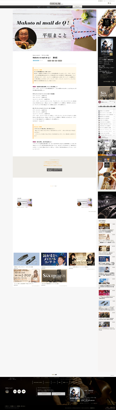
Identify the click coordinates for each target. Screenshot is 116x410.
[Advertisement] (54, 222)
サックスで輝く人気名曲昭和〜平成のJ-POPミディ (24, 283)
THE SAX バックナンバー (104, 75)
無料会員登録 (44, 393)
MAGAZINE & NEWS (38, 382)
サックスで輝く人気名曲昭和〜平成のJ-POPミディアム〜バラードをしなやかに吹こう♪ (107, 241)
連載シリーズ (65, 382)
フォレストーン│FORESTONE (86, 377)
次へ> (56, 185)
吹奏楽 (56, 60)
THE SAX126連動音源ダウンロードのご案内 (50, 283)
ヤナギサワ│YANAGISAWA (54, 377)
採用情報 (18, 406)
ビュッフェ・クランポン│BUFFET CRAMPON (69, 379)
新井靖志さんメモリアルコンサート (105, 262)
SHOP (81, 382)
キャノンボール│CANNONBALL (98, 377)
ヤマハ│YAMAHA (36, 377)
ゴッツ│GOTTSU (76, 377)
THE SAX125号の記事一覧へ (36, 269)
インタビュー (47, 382)
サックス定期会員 (68, 7)
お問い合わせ (23, 406)
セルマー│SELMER (44, 377)
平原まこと (49, 60)
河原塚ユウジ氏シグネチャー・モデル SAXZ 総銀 (23, 266)
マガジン (48, 7)
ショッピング (58, 7)
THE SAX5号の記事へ (92, 211)
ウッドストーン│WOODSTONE (66, 377)
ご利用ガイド (7, 406)
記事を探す (78, 7)
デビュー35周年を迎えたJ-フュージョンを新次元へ (79, 266)
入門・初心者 (60, 60)
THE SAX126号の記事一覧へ (63, 269)
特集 (59, 382)
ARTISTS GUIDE (74, 382)
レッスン (54, 382)
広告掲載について (13, 406)
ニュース (38, 7)
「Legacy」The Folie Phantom (104, 318)
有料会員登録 (58, 393)
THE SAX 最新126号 (104, 74)
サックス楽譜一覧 (103, 77)
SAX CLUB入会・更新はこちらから (106, 76)
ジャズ (53, 60)
